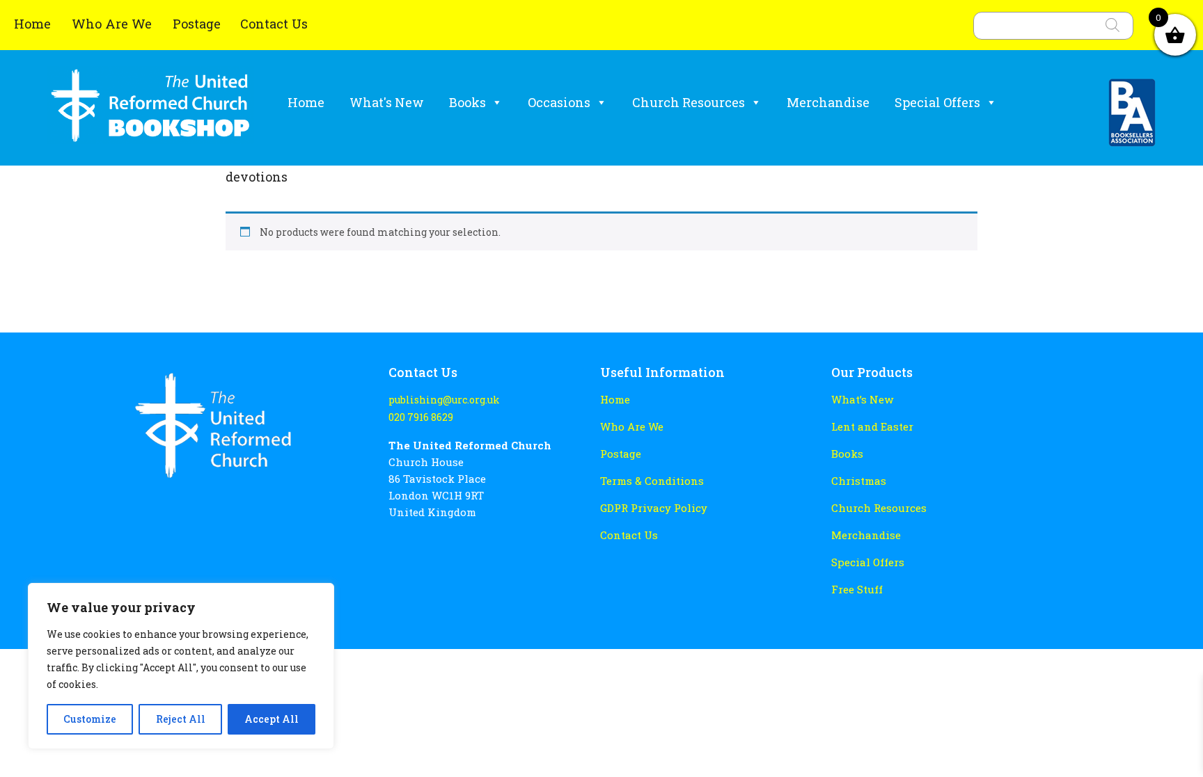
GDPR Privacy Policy (653, 508)
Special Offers (937, 102)
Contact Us (274, 23)
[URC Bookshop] (150, 111)
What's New (386, 102)
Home (34, 23)
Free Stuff (857, 589)
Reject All (180, 719)
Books (467, 102)
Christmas (858, 481)
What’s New (862, 399)
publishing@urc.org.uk (444, 399)
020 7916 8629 (420, 417)
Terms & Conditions (652, 481)
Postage (197, 23)
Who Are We (113, 23)
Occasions (559, 102)
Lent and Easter (872, 426)
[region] (181, 666)
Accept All (271, 719)
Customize (89, 719)
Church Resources (688, 102)
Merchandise (828, 102)
